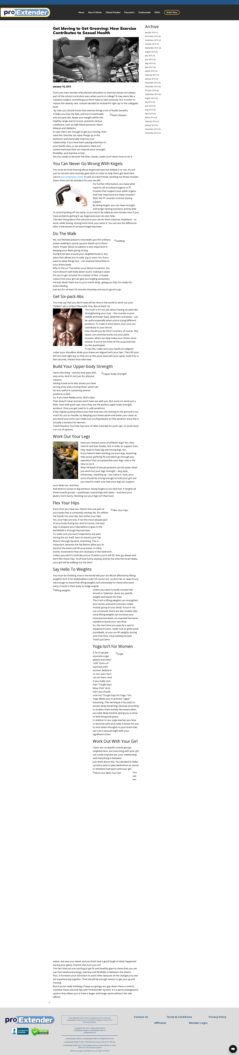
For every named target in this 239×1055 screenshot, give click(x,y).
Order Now (171, 12)
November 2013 (151, 133)
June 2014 (149, 106)
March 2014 (150, 117)
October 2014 (150, 90)
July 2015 (148, 55)
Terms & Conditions (179, 1017)
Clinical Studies (113, 12)
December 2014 (151, 82)
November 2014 (151, 86)
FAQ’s (157, 12)
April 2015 (149, 67)
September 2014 (151, 94)
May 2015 (149, 63)
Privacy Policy (217, 1017)
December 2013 (151, 129)
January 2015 (150, 79)
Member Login (198, 1023)
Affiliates (160, 1023)
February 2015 (151, 75)
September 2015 (151, 48)
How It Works (95, 12)
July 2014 (148, 102)
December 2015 (151, 36)
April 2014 (149, 113)
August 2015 (150, 52)
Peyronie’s (129, 12)
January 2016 (150, 32)
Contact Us (141, 1017)
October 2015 (150, 44)
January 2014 (150, 125)
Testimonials (144, 12)
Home (81, 12)
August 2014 (150, 98)
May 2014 (149, 110)
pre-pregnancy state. (72, 176)
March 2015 (150, 71)
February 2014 (151, 121)
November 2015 (151, 40)
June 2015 (149, 59)
